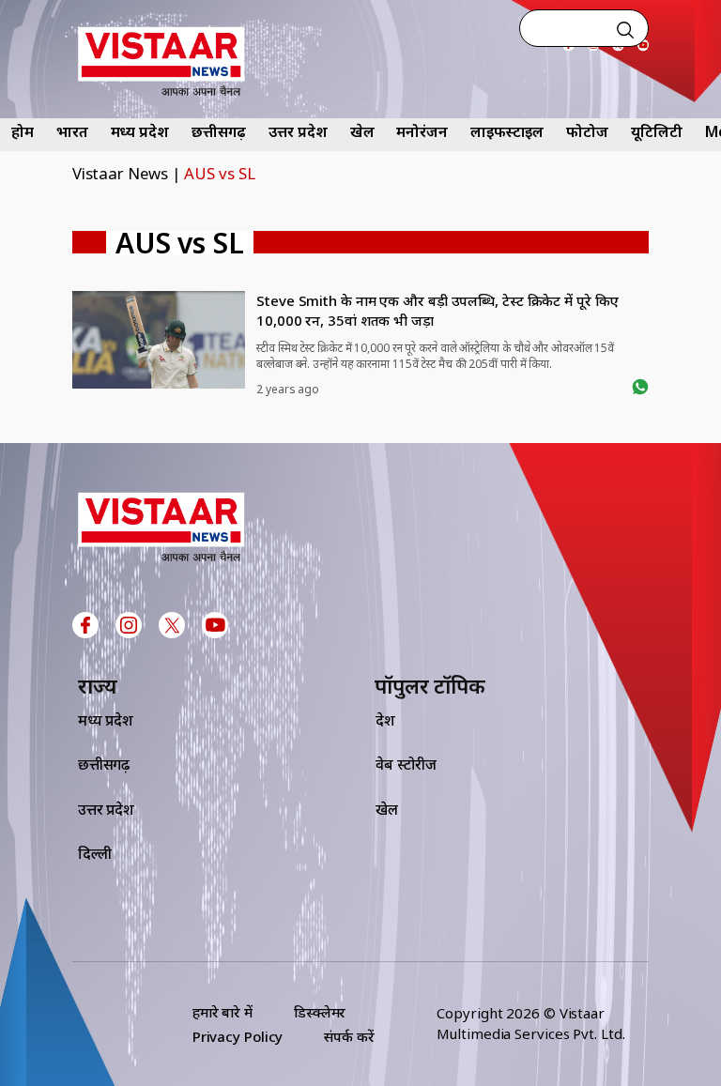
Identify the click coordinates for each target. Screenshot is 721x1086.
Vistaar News (120, 173)
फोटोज (587, 131)
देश (385, 720)
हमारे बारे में (222, 1011)
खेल (362, 131)
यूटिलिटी (657, 131)
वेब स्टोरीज (406, 764)
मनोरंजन (422, 131)
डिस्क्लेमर (319, 1011)
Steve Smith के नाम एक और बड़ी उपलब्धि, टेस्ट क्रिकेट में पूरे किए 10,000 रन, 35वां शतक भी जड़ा (437, 310)
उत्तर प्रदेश (297, 131)
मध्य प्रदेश (140, 131)
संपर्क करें (349, 1036)
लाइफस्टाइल (507, 131)
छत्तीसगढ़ (219, 131)
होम (22, 131)
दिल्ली (95, 853)
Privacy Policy (238, 1036)
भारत (72, 131)
